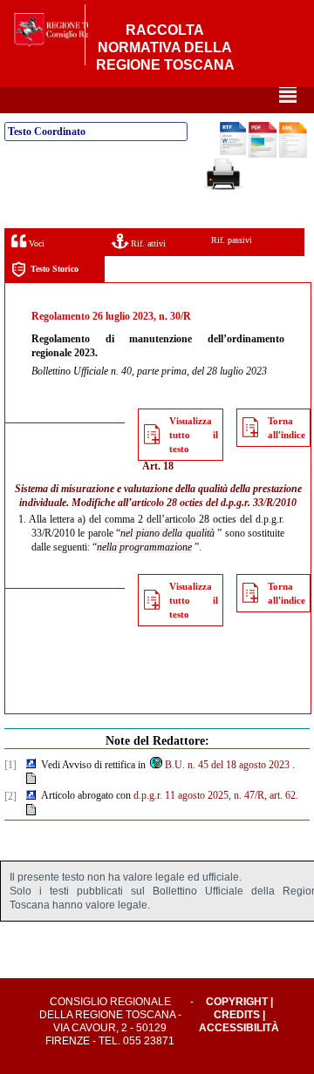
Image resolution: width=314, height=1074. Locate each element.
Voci (35, 243)
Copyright (237, 1002)
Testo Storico (54, 269)
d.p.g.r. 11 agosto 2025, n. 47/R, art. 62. (215, 795)
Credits (237, 1015)
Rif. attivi (147, 243)
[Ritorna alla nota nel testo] (31, 765)
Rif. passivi (231, 240)
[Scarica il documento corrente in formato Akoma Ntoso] (293, 154)
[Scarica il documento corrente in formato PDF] (262, 154)
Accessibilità (239, 1028)
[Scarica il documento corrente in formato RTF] (233, 151)
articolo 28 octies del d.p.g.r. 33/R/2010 (214, 502)
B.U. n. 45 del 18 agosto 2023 (227, 765)
